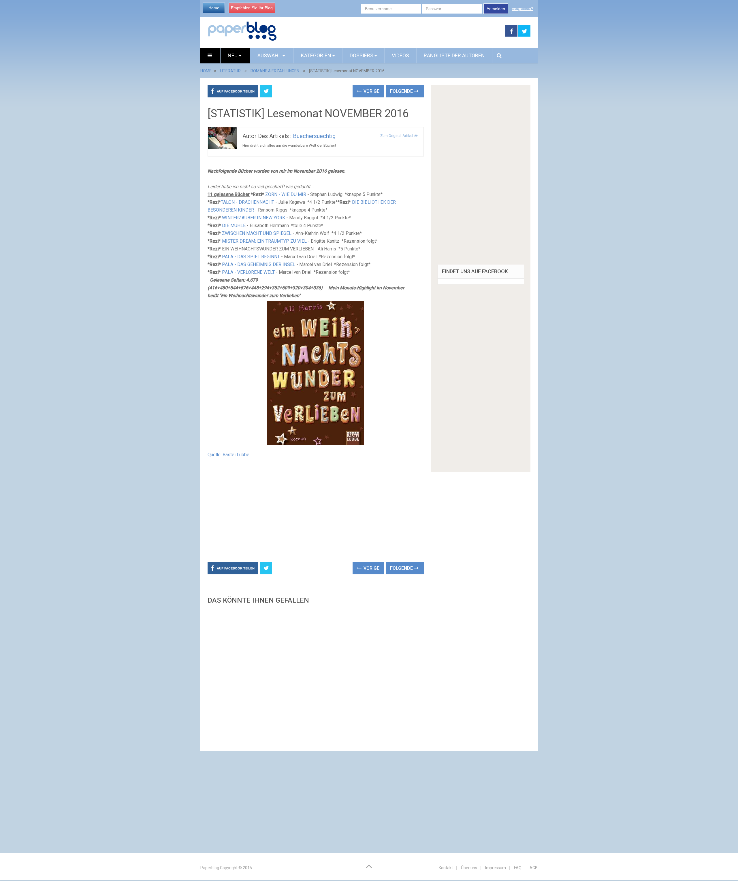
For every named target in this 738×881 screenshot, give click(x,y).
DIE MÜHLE (234, 225)
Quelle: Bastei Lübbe (228, 454)
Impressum (495, 867)
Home (213, 7)
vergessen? (522, 8)
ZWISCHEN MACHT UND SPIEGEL (256, 233)
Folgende (402, 91)
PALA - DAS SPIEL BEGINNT (251, 256)
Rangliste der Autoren (454, 55)
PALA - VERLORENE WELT (248, 272)
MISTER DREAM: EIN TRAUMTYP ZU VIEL (264, 241)
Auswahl (269, 55)
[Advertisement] (391, 31)
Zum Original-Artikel (397, 135)
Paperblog (209, 867)
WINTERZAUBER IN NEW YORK (253, 217)
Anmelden (496, 8)
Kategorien (316, 55)
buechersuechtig (314, 136)
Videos (400, 55)
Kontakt (446, 867)
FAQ (518, 867)
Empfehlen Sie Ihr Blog (252, 7)
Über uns (469, 867)
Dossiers (361, 55)
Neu (233, 55)
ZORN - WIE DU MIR (285, 194)
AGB (534, 867)
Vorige (370, 91)
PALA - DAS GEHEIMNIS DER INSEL (258, 264)
